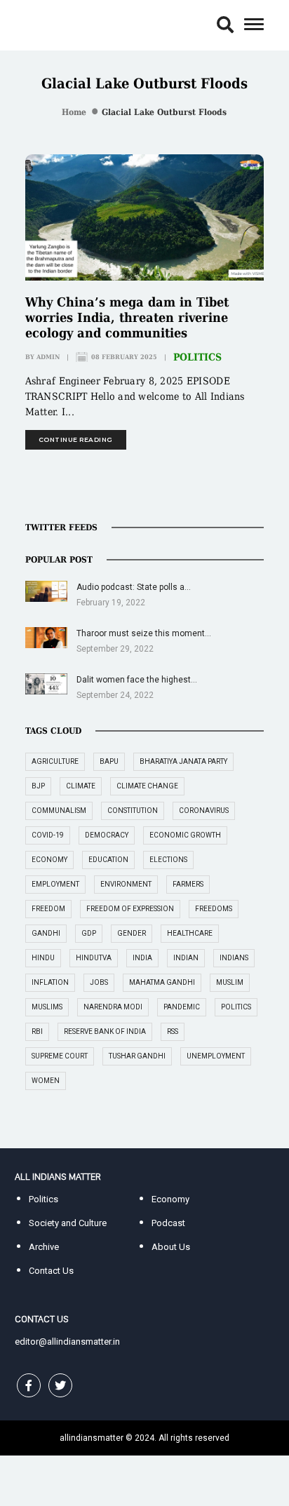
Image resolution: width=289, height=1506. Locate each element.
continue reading (76, 439)
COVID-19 (48, 835)
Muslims (47, 1007)
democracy (106, 835)
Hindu (43, 958)
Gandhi (46, 933)
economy (49, 859)
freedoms (213, 909)
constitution (132, 810)
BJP (38, 786)
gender (131, 933)
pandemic (181, 1007)
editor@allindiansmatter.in (67, 1341)
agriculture (55, 761)
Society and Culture (68, 1223)
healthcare (190, 933)
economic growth (185, 835)
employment (55, 884)
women (46, 1080)
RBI (37, 1031)
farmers (188, 884)
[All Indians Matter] (57, 24)
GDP (88, 933)
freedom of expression (130, 909)
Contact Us (51, 1270)
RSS (172, 1031)
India (142, 958)
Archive (44, 1247)
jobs (99, 982)
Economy (170, 1199)
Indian (186, 958)
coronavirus (204, 810)
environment (126, 884)
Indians (234, 958)
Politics (197, 357)
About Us (171, 1247)
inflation (50, 982)
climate (80, 786)
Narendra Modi (112, 1007)
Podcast (168, 1223)
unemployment (216, 1056)
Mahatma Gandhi (162, 982)
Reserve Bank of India (105, 1031)
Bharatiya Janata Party (183, 761)
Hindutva (94, 958)
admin (48, 357)
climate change (147, 786)
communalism (59, 810)
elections (168, 859)
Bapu (109, 761)
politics (236, 1007)
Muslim (229, 982)
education (108, 859)
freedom (48, 909)
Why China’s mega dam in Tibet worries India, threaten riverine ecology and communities (127, 317)
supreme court (60, 1056)
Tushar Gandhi (137, 1056)
